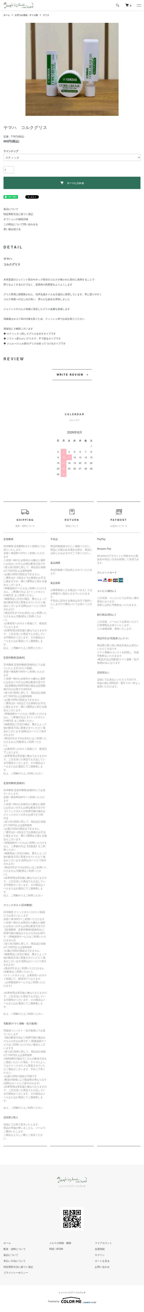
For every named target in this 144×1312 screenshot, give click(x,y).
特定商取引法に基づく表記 (18, 214)
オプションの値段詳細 (16, 219)
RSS (51, 1249)
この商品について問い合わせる (21, 224)
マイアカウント (103, 1243)
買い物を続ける (12, 229)
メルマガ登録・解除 (60, 1243)
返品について (11, 209)
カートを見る (102, 1261)
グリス (46, 14)
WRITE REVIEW (70, 374)
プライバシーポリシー (16, 1272)
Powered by (53, 1301)
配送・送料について (15, 1249)
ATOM (59, 1249)
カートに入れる (75, 183)
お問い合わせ (102, 1266)
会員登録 (100, 1249)
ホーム (7, 14)
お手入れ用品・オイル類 (26, 14)
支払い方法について (15, 1261)
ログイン (100, 1255)
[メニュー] (138, 5)
